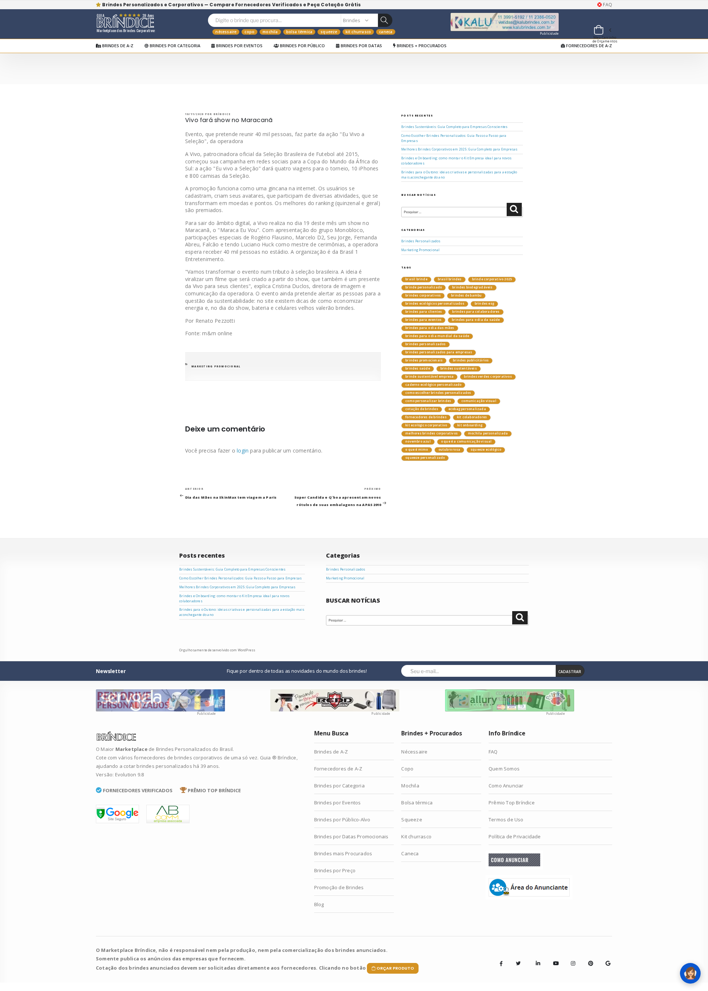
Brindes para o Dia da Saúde (476, 320)
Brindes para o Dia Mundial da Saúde (437, 336)
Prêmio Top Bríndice (512, 802)
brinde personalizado (423, 287)
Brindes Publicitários (471, 360)
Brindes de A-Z (117, 45)
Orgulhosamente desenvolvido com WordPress (217, 650)
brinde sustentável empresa (429, 376)
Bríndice (222, 114)
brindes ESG (484, 303)
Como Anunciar (506, 785)
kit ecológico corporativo (426, 425)
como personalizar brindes (428, 401)
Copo (249, 31)
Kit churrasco (358, 31)
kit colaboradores (472, 417)
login (243, 450)
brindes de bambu (466, 295)
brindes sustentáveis (458, 368)
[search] (385, 20)
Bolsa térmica (299, 31)
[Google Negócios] (605, 957)
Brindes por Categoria (174, 45)
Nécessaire (225, 31)
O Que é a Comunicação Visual (466, 441)
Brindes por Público (302, 45)
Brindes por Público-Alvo (342, 819)
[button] (602, 31)
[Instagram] (570, 957)
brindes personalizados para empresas (438, 352)
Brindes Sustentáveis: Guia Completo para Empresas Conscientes (454, 127)
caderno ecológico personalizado (433, 384)
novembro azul (418, 441)
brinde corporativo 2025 (492, 279)
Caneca (385, 31)
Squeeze (328, 31)
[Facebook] (501, 963)
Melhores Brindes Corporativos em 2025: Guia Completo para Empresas (459, 149)
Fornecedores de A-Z (588, 45)
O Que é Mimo (416, 449)
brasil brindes (450, 279)
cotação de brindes (421, 409)
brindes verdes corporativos (487, 376)
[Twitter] (518, 963)
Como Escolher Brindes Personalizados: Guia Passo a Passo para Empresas (240, 578)
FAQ (607, 5)
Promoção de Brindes (339, 887)
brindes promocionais (423, 360)
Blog (319, 904)
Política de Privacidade (515, 836)
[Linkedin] (535, 957)
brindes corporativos (423, 295)
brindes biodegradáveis (472, 287)
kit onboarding (469, 425)
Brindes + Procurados (421, 45)
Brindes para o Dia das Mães (429, 328)
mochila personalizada (488, 433)
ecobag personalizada (467, 409)
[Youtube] (553, 957)
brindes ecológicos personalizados (434, 303)
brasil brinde (416, 279)
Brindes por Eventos (239, 45)
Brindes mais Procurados (343, 853)
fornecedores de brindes (426, 417)
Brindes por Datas (361, 45)
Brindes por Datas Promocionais (351, 836)
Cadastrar (569, 671)
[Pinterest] (588, 957)
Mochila (270, 31)
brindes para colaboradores (475, 311)
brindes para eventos (423, 320)
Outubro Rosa (449, 449)
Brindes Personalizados (420, 241)
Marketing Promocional (215, 366)
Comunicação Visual (478, 401)
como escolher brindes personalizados (438, 393)
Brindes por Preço (334, 870)
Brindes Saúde (417, 368)
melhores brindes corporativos (431, 433)
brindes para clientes (423, 311)
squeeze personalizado (425, 457)
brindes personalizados (425, 344)
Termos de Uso (506, 819)
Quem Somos (504, 768)
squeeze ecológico (486, 449)
